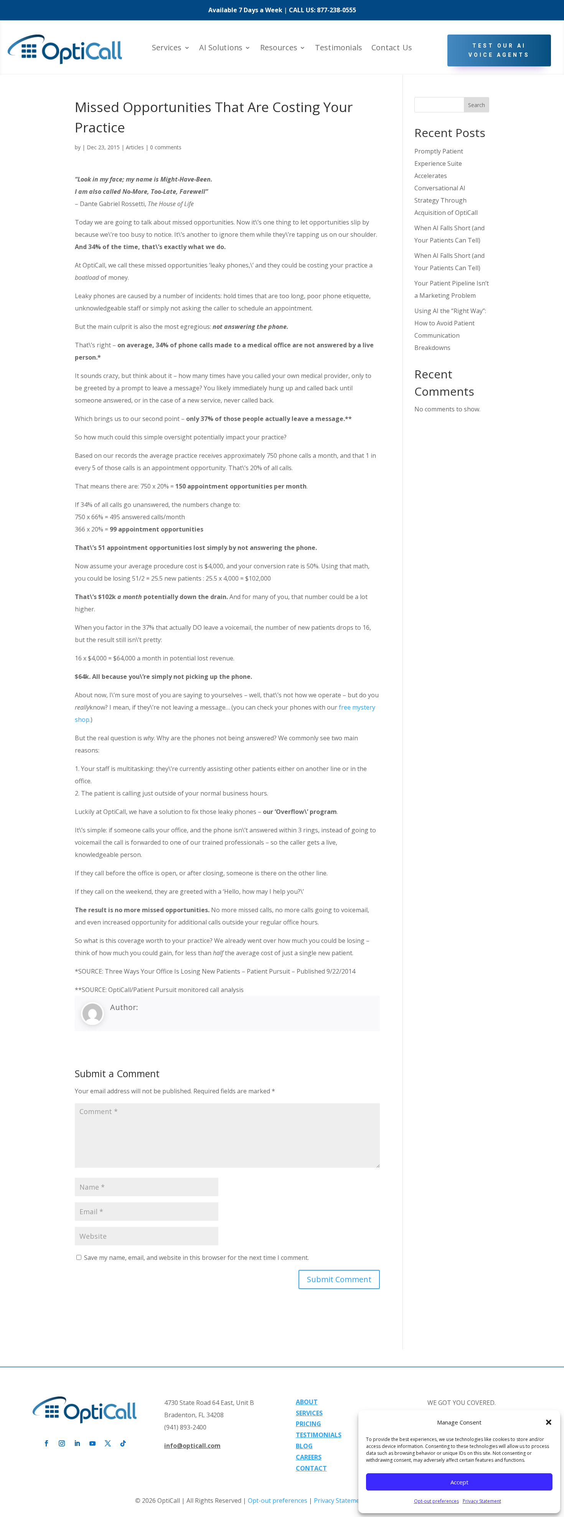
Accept (459, 1482)
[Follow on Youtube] (92, 1443)
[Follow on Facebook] (46, 1443)
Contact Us (391, 48)
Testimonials (338, 48)
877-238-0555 (336, 10)
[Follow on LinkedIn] (77, 1443)
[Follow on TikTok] (123, 1443)
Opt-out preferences (436, 1501)
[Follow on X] (108, 1443)
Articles (135, 147)
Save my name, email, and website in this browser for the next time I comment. (196, 1257)
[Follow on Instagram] (62, 1443)
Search (476, 105)
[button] (548, 1422)
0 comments (165, 147)
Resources (278, 48)
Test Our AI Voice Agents (499, 50)
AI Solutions (220, 48)
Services (166, 48)
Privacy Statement (482, 1501)
